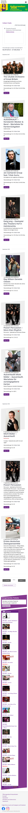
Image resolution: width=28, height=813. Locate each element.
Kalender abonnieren (8, 585)
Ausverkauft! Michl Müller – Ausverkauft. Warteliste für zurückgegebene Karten (13, 379)
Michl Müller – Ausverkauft (10, 435)
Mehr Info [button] (6, 93)
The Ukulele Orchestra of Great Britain (14, 78)
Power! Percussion (12, 485)
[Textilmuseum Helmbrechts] (4, 2)
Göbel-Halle (17, 85)
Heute (14, 579)
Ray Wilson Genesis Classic (13, 280)
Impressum (5, 801)
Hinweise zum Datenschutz (9, 799)
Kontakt (5, 796)
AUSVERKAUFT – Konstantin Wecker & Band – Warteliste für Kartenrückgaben (13, 123)
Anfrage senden (6, 605)
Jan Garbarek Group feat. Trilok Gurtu (13, 174)
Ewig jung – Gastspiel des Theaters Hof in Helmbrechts (13, 223)
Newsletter (5, 797)
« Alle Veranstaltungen (20, 25)
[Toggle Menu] (26, 2)
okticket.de (15, 786)
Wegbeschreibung (10, 31)
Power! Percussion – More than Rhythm (13, 329)
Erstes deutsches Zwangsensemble (12, 542)
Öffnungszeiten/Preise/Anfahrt (10, 794)
